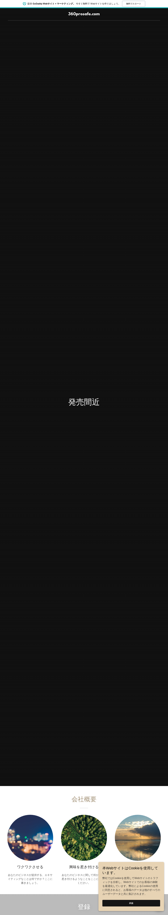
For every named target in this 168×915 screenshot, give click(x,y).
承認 (131, 903)
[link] (84, 14)
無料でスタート (133, 3)
